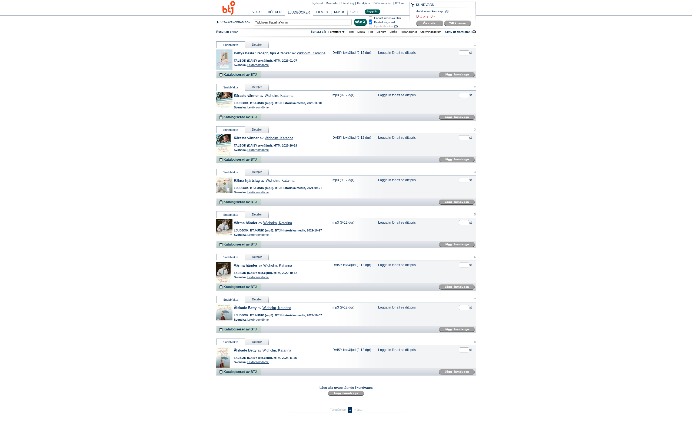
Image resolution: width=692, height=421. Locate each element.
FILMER (322, 12)
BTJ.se (399, 3)
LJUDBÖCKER (299, 12)
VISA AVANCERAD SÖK (236, 22)
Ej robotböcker (383, 26)
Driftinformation (383, 3)
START (257, 12)
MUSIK (339, 12)
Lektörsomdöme (258, 65)
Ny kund (317, 3)
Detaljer (257, 44)
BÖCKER (275, 12)
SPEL (354, 12)
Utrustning (347, 3)
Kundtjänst (364, 3)
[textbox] (303, 22)
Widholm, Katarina (311, 53)
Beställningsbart (384, 22)
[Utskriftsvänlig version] (474, 32)
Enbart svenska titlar (387, 18)
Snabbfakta (230, 45)
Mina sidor (332, 3)
